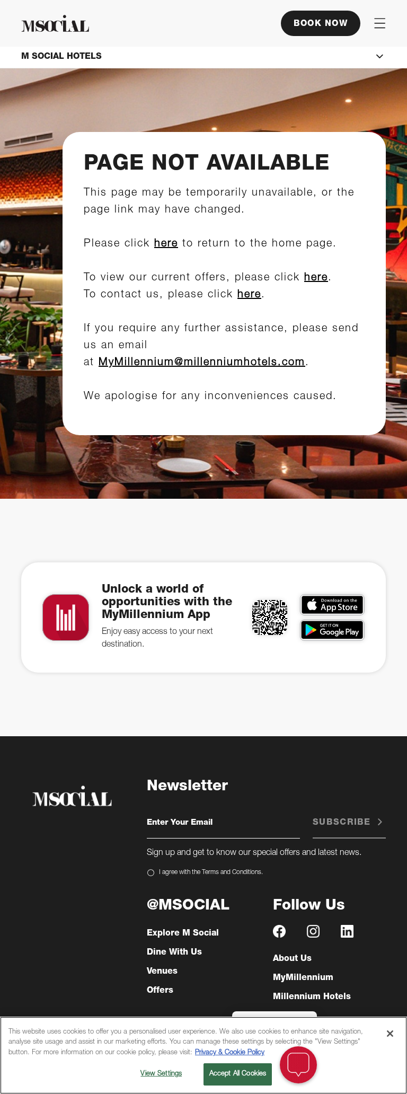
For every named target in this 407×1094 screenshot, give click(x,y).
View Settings (161, 1074)
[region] (203, 1055)
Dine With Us (174, 953)
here (166, 244)
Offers (160, 991)
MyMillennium (303, 978)
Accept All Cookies (237, 1074)
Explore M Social (183, 934)
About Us (292, 959)
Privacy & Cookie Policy (229, 1052)
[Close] (390, 1033)
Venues (162, 972)
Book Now (321, 24)
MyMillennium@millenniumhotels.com (202, 363)
